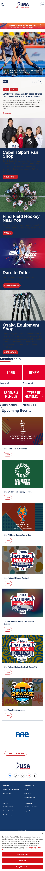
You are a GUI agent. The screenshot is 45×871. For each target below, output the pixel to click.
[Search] (2, 4)
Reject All (22, 860)
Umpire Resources (30, 811)
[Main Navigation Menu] (42, 4)
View (7, 454)
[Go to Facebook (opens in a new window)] (10, 775)
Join (27, 793)
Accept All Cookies (22, 867)
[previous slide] (34, 82)
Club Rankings (8, 815)
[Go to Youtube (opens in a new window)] (28, 775)
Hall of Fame (7, 793)
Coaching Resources (31, 807)
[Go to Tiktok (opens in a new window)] (35, 775)
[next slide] (40, 82)
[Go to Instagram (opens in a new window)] (22, 775)
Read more (7, 113)
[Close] (42, 833)
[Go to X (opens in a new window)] (16, 775)
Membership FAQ (30, 797)
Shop (11, 177)
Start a (8, 811)
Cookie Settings (22, 854)
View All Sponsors (15, 753)
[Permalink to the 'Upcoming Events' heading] (33, 411)
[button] (22, 71)
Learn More (10, 285)
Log (27, 789)
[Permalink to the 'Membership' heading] (22, 359)
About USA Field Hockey (11, 789)
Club (8, 807)
